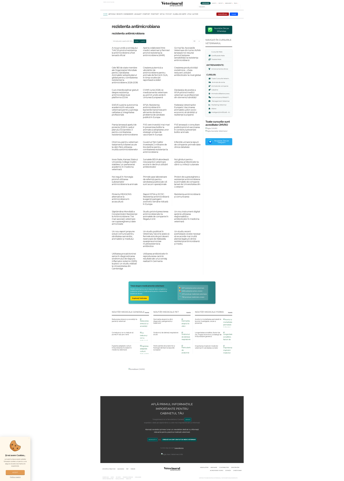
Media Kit (128, 478)
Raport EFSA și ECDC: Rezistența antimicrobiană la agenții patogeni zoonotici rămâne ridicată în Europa (156, 199)
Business (121, 469)
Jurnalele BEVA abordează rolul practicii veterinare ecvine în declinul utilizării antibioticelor (156, 163)
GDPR (112, 477)
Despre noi (105, 477)
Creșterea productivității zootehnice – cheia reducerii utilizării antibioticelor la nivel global (187, 71)
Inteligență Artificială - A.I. (220, 112)
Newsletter (204, 467)
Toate (147, 312)
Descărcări (235, 467)
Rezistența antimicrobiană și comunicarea (187, 195)
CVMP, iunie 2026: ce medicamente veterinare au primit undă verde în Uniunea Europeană (155, 94)
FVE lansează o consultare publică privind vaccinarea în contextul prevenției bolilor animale (187, 128)
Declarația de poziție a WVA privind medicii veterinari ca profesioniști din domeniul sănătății (186, 94)
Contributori (224, 467)
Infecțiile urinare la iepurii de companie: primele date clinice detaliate (187, 144)
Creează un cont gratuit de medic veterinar (179, 439)
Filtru (136, 41)
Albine (213, 109)
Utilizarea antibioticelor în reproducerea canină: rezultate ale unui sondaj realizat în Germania (155, 257)
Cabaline (214, 90)
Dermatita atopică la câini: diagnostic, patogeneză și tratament (163, 321)
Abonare (205, 3)
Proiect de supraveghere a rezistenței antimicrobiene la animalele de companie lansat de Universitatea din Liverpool (187, 181)
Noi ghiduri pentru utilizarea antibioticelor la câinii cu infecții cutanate (186, 162)
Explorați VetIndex (139, 298)
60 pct (214, 3)
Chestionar (237, 470)
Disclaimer (138, 477)
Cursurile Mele (216, 52)
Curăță (143, 41)
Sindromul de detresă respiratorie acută (165, 334)
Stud (235, 3)
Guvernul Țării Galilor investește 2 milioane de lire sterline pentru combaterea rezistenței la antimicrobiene (155, 147)
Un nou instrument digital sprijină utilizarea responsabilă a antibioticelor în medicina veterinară (187, 216)
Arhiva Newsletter (107, 478)
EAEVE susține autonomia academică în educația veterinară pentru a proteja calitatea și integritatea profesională (125, 110)
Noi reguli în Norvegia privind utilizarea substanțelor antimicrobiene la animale (125, 180)
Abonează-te (153, 439)
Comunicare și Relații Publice (221, 97)
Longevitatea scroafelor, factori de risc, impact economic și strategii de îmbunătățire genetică (208, 334)
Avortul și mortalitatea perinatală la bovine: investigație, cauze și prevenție (208, 321)
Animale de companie (219, 86)
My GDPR (118, 477)
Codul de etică (120, 478)
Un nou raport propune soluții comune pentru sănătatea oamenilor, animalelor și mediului (123, 235)
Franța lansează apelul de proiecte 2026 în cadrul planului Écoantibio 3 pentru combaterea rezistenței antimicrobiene (125, 129)
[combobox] (219, 7)
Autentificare (222, 14)
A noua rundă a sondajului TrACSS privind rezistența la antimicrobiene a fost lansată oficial (125, 52)
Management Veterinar (220, 101)
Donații (228, 470)
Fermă (133, 469)
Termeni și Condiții (128, 477)
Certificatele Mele (218, 55)
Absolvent (228, 3)
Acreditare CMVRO (216, 470)
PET (127, 469)
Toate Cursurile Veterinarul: (221, 78)
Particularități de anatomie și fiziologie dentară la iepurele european (164, 348)
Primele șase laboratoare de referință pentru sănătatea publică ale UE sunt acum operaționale (155, 180)
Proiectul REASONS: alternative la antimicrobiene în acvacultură (122, 198)
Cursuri (233, 14)
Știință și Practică (108, 469)
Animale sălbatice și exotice (221, 93)
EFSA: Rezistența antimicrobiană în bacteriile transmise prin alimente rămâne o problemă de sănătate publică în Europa (155, 111)
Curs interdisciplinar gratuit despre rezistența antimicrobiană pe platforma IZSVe (125, 94)
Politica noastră (15, 477)
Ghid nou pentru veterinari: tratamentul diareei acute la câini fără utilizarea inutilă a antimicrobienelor (125, 146)
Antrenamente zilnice (219, 69)
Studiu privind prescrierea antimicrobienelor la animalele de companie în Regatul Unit (155, 215)
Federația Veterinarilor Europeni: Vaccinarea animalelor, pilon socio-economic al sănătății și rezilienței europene (185, 110)
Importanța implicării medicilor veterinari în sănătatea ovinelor (206, 347)
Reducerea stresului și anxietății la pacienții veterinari (124, 320)
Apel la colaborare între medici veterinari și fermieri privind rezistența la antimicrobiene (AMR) (156, 52)
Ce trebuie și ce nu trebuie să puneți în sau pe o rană (122, 334)
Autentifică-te (179, 448)
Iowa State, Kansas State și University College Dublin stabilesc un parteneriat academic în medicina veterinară (125, 164)
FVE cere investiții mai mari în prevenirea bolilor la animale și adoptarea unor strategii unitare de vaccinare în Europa (156, 129)
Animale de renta (218, 82)
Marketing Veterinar (219, 105)
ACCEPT (15, 472)
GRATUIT (187, 419)
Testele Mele (216, 59)
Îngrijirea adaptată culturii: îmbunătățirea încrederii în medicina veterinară (122, 348)
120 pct (220, 3)
